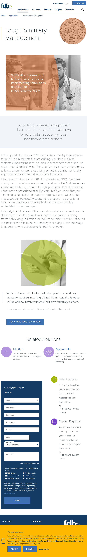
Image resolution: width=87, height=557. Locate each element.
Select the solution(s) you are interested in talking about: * (21, 469)
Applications (13, 15)
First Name (10, 407)
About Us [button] (70, 10)
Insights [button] (58, 10)
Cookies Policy (61, 541)
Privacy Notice (46, 541)
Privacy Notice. (10, 493)
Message (9, 454)
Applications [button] (23, 10)
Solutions (7, 521)
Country (9, 442)
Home (3, 15)
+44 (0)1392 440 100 (70, 408)
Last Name (10, 415)
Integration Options (13, 478)
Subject (9, 400)
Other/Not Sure (30, 478)
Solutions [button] (36, 10)
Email (8, 430)
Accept (14, 549)
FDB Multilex (11, 473)
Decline (30, 549)
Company (9, 422)
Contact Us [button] (79, 3)
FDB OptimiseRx (30, 473)
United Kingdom (60, 3)
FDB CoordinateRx (13, 476)
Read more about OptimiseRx (25, 321)
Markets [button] (47, 10)
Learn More (43, 549)
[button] (83, 9)
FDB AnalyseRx (30, 476)
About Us (37, 521)
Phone (8, 437)
